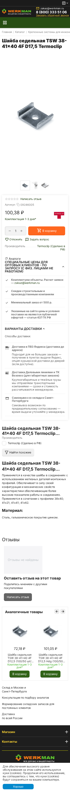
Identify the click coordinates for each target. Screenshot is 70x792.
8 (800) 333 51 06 (51, 12)
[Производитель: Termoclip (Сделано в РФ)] (59, 215)
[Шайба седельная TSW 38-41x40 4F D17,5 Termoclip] (35, 116)
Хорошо (18, 786)
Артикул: (10, 204)
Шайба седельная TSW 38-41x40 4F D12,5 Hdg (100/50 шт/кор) (50, 658)
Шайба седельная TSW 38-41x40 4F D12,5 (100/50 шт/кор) (20, 658)
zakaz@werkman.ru (52, 8)
